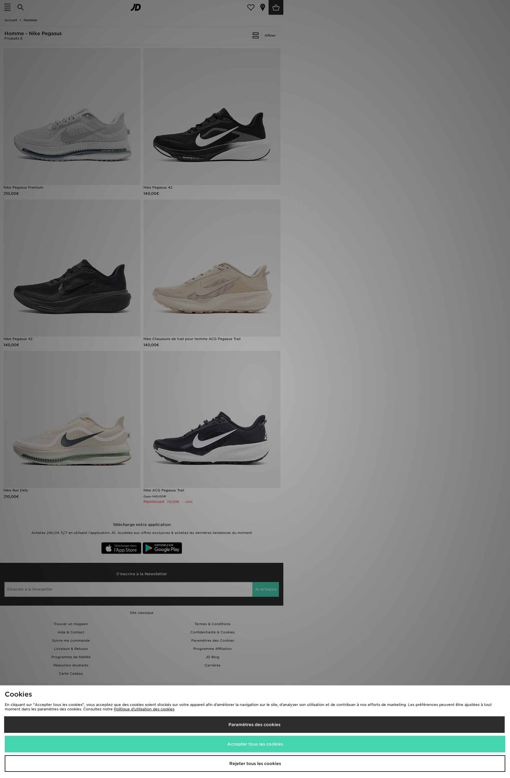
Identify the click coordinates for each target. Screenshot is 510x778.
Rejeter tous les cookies (255, 763)
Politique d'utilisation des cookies (144, 709)
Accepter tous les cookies (255, 744)
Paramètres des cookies (254, 724)
